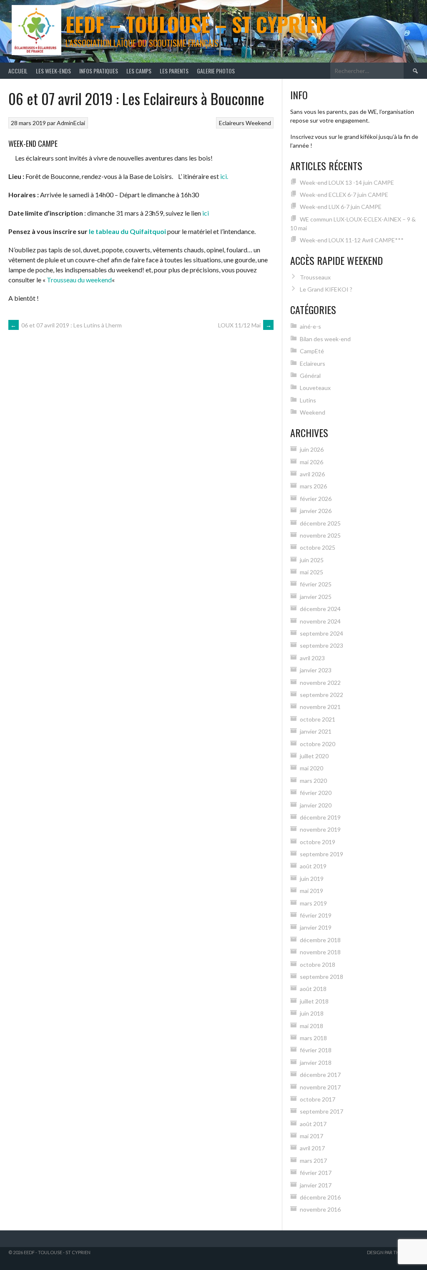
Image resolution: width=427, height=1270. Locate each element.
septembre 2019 (321, 854)
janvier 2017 (316, 1185)
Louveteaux (315, 387)
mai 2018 (311, 1025)
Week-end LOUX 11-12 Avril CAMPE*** (352, 240)
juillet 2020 (314, 755)
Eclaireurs (231, 122)
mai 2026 (311, 461)
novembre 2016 (320, 1209)
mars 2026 (313, 486)
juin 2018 (312, 1013)
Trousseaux (315, 277)
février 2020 (316, 792)
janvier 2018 (316, 1062)
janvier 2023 (316, 670)
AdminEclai (71, 122)
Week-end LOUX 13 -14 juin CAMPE (347, 182)
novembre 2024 (320, 621)
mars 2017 (313, 1160)
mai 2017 (311, 1135)
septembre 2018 (321, 976)
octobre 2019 (317, 841)
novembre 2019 (320, 829)
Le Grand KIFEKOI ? (326, 289)
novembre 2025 (320, 535)
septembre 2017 (321, 1111)
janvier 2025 (316, 596)
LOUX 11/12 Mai (244, 325)
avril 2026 (312, 474)
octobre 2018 (317, 964)
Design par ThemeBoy (393, 1252)
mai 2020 (311, 768)
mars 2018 (313, 1037)
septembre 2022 (321, 694)
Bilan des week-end (325, 338)
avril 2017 (312, 1148)
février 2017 (316, 1172)
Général (310, 375)
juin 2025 (312, 559)
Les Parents (174, 70)
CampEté (312, 351)
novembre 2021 (320, 706)
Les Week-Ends (53, 70)
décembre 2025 (320, 523)
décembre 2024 (320, 608)
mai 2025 (311, 572)
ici (205, 213)
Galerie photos (216, 70)
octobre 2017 (317, 1099)
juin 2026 (312, 449)
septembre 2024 (321, 633)
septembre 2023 (321, 645)
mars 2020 (313, 780)
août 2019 (313, 866)
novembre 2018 (320, 952)
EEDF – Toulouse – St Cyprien (196, 24)
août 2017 (313, 1123)
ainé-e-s (310, 326)
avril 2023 (312, 657)
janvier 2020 (316, 805)
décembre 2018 (320, 939)
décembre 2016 (320, 1197)
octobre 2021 (317, 719)
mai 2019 (311, 890)
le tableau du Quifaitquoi (127, 231)
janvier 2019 (316, 927)
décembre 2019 (320, 817)
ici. (224, 176)
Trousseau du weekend (79, 280)
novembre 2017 (320, 1087)
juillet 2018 (314, 1001)
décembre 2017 (320, 1074)
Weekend (258, 122)
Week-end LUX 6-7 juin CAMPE (341, 206)
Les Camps (138, 70)
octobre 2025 (317, 547)
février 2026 (316, 498)
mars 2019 (313, 903)
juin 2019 (312, 878)
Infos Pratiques (98, 70)
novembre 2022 (320, 682)
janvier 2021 (316, 731)
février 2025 (316, 584)
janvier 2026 (316, 510)
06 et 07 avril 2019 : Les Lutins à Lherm (66, 325)
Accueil (18, 70)
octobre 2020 (317, 743)
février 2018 (316, 1050)
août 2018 (313, 988)
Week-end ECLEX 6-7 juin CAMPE (344, 194)
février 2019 (316, 915)
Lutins (308, 400)
